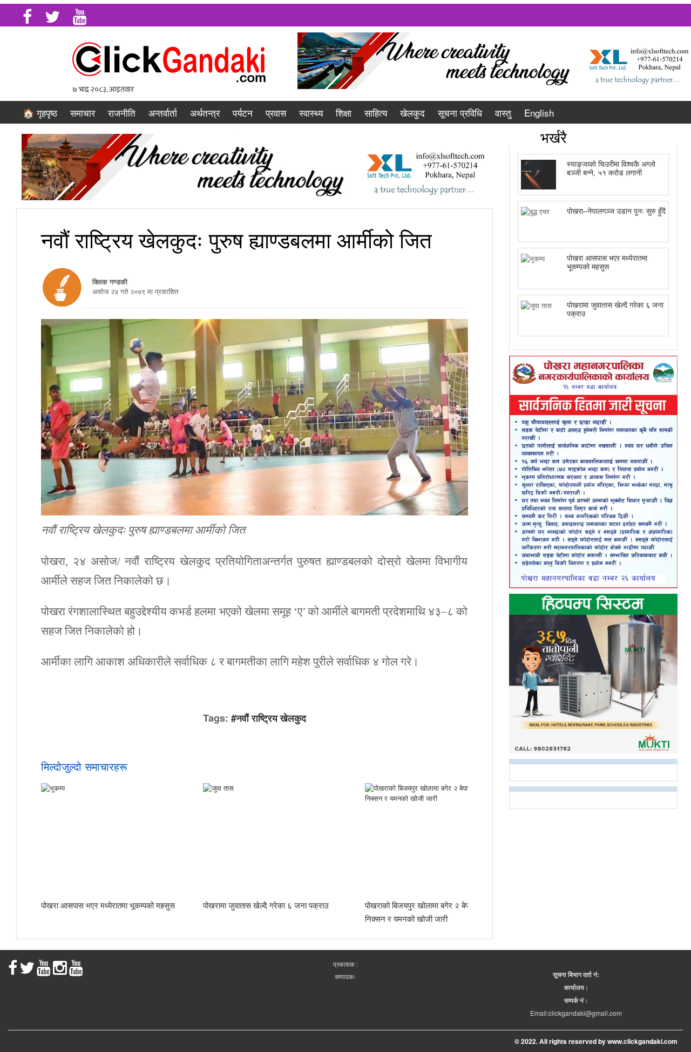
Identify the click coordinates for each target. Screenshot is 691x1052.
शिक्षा (343, 112)
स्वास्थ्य (311, 112)
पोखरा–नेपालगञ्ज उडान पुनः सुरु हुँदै (616, 210)
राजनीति (122, 112)
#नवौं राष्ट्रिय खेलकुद (268, 718)
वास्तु (503, 112)
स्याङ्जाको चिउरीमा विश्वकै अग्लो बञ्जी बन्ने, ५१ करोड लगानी (611, 167)
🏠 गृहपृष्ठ (40, 112)
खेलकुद (412, 112)
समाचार (82, 112)
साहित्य (375, 112)
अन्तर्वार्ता (162, 112)
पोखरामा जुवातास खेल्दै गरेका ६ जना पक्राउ (266, 905)
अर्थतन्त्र (205, 112)
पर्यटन (243, 112)
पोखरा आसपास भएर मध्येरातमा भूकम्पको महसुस (108, 905)
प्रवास (276, 112)
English (539, 112)
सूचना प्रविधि (460, 112)
